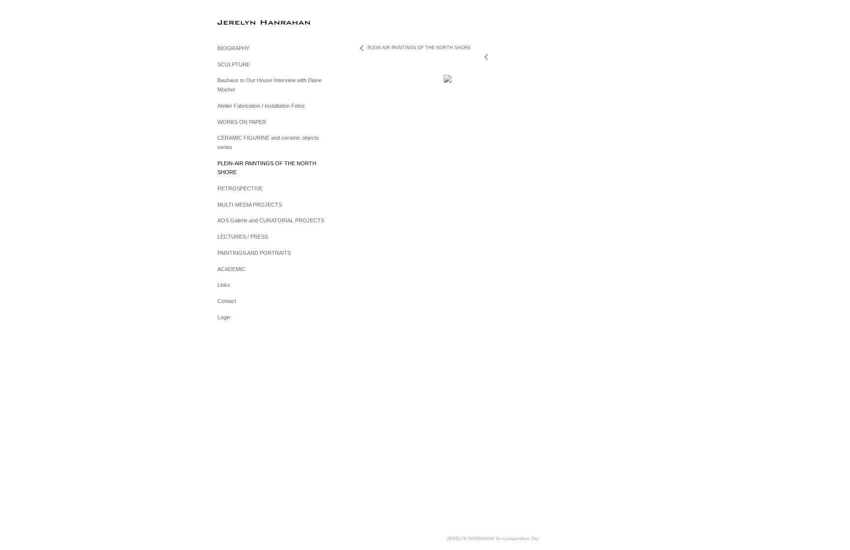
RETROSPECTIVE (240, 188)
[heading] (242, 22)
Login (223, 317)
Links (223, 285)
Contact (226, 301)
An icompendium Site (517, 538)
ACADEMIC (231, 269)
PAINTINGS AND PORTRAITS (254, 253)
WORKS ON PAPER (241, 122)
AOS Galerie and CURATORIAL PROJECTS (270, 220)
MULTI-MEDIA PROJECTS (249, 205)
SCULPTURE (233, 64)
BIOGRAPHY (233, 48)
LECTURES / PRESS (242, 237)
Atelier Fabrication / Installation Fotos (261, 106)
